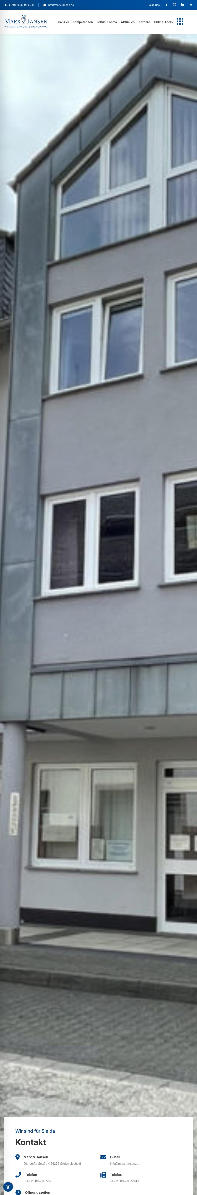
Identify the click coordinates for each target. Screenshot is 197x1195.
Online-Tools (163, 22)
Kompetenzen (83, 22)
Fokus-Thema (107, 22)
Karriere (144, 22)
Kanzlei (63, 22)
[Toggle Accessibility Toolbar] (8, 1187)
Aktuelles (128, 22)
